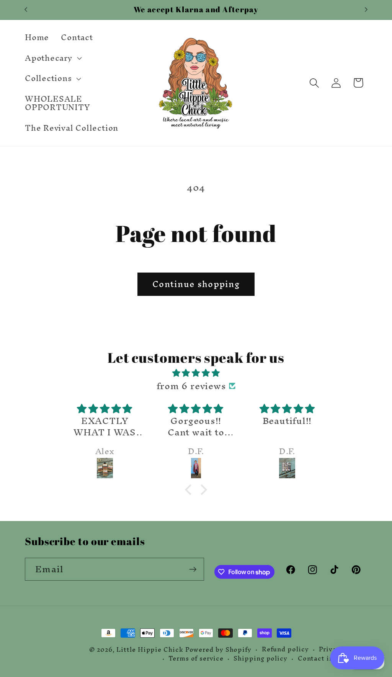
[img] (196, 373)
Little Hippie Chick (149, 650)
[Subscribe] (193, 569)
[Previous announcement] (26, 9)
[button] (52, 58)
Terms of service (196, 658)
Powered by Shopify (218, 650)
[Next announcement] (366, 9)
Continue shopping (196, 284)
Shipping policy (260, 658)
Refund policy (285, 649)
